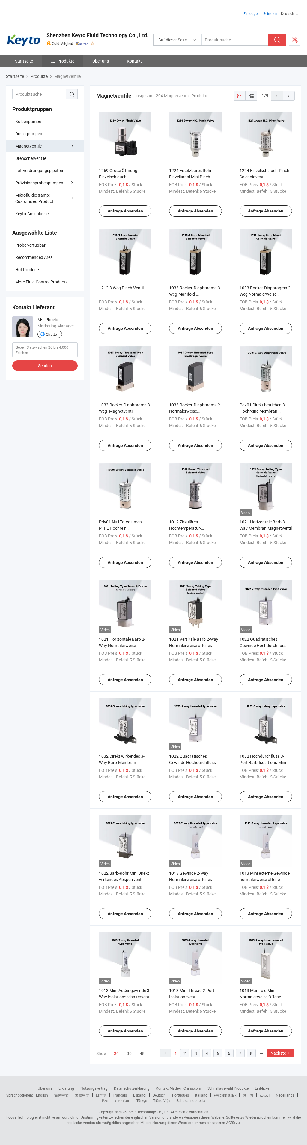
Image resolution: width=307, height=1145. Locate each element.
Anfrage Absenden (125, 211)
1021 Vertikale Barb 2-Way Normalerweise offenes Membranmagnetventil (193, 645)
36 (129, 1053)
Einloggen (251, 13)
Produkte (65, 61)
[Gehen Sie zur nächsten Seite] (288, 95)
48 (142, 1053)
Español (139, 1095)
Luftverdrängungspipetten (39, 170)
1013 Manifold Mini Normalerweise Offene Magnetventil (260, 997)
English (42, 1095)
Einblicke (262, 1088)
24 (116, 1053)
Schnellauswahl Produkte (228, 1088)
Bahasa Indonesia (190, 1100)
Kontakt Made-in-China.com (178, 1088)
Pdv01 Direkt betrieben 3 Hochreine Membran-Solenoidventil (262, 411)
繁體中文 (82, 1095)
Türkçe (141, 1100)
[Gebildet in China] (44, 12)
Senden (45, 365)
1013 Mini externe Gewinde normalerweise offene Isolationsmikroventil (265, 879)
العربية (265, 1095)
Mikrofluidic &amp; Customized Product (34, 198)
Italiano (201, 1095)
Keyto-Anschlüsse (32, 213)
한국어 (248, 1095)
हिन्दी (105, 1100)
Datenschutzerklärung (132, 1088)
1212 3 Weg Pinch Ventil (121, 288)
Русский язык (225, 1095)
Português (180, 1095)
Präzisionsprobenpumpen (39, 183)
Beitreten (270, 13)
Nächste (278, 1053)
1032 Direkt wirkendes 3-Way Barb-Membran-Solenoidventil (122, 762)
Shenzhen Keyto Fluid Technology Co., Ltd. (97, 35)
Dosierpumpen (28, 133)
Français (120, 1095)
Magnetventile (28, 146)
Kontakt (134, 61)
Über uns (100, 61)
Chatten (52, 334)
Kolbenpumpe (28, 121)
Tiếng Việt (161, 1100)
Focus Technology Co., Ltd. (148, 1111)
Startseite (24, 61)
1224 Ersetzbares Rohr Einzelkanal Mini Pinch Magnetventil (190, 177)
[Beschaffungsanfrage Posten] (294, 40)
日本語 (101, 1095)
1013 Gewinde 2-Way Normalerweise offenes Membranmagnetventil (190, 879)
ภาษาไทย (122, 1100)
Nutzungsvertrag (94, 1088)
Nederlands (285, 1095)
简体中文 (61, 1095)
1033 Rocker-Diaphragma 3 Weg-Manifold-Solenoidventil (194, 294)
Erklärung (66, 1088)
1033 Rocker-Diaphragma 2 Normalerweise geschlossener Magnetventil (195, 411)
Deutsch (159, 1095)
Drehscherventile (30, 158)
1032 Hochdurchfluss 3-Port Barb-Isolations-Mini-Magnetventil (263, 762)
